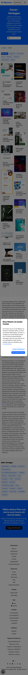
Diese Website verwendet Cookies (12, 323)
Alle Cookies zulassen (18, 352)
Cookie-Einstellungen (18, 349)
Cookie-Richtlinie (7, 344)
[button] (3, 672)
